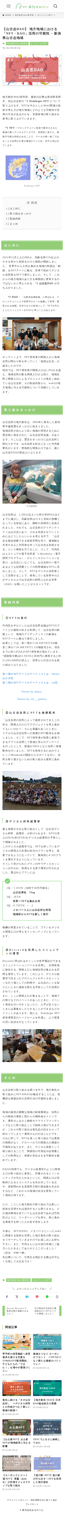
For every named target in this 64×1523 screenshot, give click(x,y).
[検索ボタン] (55, 6)
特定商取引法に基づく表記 (44, 1500)
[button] (6, 1297)
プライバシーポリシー (18, 1500)
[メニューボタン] (9, 6)
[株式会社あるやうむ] (32, 6)
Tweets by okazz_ (32, 691)
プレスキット (32, 1504)
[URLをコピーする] (57, 1297)
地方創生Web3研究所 (17, 43)
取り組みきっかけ (20, 213)
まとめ (14, 224)
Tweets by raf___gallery (32, 699)
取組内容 (15, 218)
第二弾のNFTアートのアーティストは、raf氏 (30, 682)
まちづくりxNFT (39, 43)
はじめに (15, 208)
